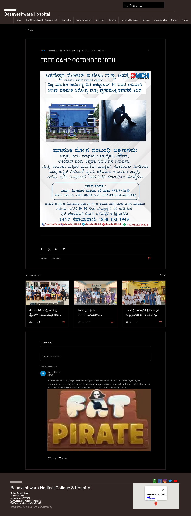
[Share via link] (63, 249)
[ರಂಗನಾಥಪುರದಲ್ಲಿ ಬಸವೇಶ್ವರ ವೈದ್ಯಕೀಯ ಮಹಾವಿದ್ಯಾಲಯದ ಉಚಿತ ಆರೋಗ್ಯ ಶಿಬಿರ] (47, 293)
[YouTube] (175, 481)
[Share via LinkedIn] (56, 249)
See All (163, 275)
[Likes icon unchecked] (49, 458)
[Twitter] (170, 481)
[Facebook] (160, 481)
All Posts (29, 30)
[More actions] (149, 50)
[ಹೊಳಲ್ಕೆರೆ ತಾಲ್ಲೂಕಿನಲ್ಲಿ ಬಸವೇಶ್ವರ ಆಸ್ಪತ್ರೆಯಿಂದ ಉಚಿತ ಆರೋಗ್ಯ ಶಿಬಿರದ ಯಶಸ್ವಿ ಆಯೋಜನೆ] (143, 293)
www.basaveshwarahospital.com (25, 500)
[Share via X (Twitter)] (49, 249)
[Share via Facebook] (41, 249)
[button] (66, 20)
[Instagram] (165, 481)
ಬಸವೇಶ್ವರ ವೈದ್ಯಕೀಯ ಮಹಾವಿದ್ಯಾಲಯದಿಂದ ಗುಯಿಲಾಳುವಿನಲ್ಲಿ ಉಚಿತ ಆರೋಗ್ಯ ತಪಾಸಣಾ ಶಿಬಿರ (94, 313)
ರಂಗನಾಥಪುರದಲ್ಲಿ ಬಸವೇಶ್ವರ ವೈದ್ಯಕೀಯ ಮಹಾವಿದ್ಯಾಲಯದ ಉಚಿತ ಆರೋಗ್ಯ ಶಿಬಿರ (44, 313)
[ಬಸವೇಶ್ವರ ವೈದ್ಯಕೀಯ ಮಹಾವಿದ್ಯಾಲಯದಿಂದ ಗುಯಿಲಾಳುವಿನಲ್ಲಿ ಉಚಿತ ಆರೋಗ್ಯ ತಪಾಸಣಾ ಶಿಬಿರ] (95, 293)
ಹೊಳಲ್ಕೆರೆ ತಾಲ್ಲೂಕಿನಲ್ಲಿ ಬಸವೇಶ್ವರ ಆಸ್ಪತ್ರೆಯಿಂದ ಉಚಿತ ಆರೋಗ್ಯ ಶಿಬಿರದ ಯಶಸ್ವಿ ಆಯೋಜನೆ (142, 313)
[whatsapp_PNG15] (154, 481)
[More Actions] (149, 373)
